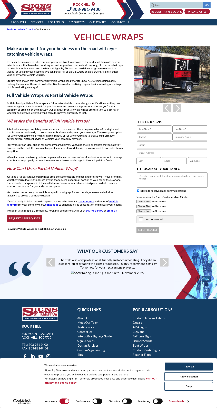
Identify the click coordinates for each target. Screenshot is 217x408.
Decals (137, 322)
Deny (189, 386)
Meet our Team (87, 322)
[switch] (97, 401)
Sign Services (86, 341)
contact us (51, 204)
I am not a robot (153, 219)
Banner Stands (142, 341)
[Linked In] (32, 356)
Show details (176, 401)
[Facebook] (25, 356)
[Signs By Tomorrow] (36, 13)
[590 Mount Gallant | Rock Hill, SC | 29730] (93, 4)
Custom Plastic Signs (146, 350)
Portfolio (56, 22)
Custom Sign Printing (91, 350)
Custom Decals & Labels (149, 318)
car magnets (86, 201)
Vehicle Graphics (26, 29)
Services (37, 22)
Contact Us (120, 22)
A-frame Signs (142, 336)
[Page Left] (167, 108)
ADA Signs (140, 327)
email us (112, 210)
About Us (83, 318)
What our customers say (107, 251)
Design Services (87, 345)
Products (18, 22)
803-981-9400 (86, 9)
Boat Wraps (141, 345)
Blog (80, 354)
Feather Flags (142, 354)
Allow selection (189, 376)
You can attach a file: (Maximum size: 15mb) (162, 197)
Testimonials (85, 327)
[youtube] (40, 356)
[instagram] (48, 356)
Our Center (97, 22)
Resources (77, 22)
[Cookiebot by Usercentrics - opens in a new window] (22, 401)
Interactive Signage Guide (94, 336)
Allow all (189, 366)
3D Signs (138, 332)
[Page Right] (177, 108)
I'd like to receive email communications (163, 190)
